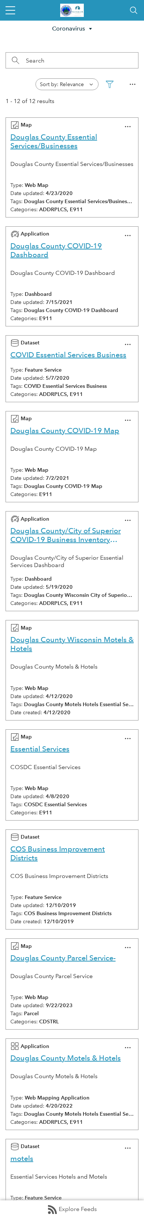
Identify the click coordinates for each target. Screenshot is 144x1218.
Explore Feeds (78, 1208)
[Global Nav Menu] (10, 10)
